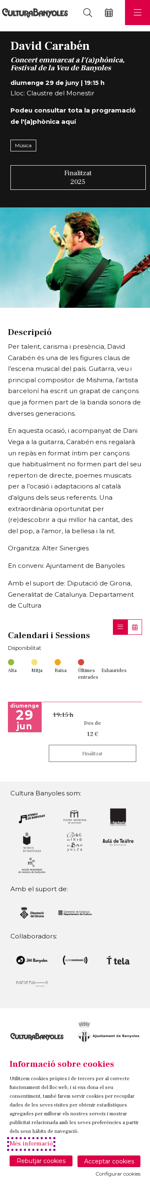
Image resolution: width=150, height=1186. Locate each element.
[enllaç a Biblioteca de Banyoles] (75, 842)
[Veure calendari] (135, 627)
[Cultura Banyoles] (34, 12)
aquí (68, 121)
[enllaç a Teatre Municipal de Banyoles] (75, 816)
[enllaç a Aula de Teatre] (118, 842)
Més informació (31, 1144)
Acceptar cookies (109, 1161)
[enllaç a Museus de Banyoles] (32, 842)
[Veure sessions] (120, 627)
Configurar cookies (117, 1173)
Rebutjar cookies (41, 1161)
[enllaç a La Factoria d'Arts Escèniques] (118, 816)
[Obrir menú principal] (137, 12)
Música (23, 145)
